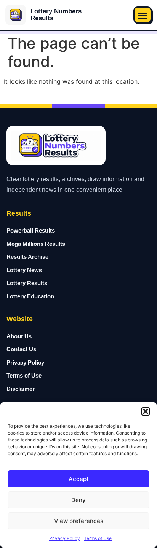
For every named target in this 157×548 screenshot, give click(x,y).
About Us (19, 336)
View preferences (78, 520)
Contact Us (21, 349)
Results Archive (27, 256)
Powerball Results (30, 230)
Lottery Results (26, 283)
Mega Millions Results (35, 244)
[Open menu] (142, 14)
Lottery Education (30, 296)
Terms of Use (98, 538)
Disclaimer (20, 389)
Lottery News (24, 270)
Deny (78, 499)
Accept (79, 479)
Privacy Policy (64, 538)
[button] (145, 411)
